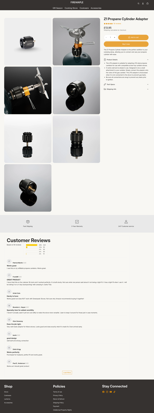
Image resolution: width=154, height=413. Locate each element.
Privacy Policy (58, 395)
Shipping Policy (58, 403)
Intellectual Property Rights (62, 410)
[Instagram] (107, 392)
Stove (6, 392)
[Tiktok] (114, 392)
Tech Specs (111, 84)
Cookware (7, 395)
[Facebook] (103, 392)
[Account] (143, 3)
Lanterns (7, 399)
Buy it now (126, 44)
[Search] (138, 3)
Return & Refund (58, 399)
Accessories (8, 403)
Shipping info (111, 89)
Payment (56, 406)
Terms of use (57, 392)
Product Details (112, 60)
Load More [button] (67, 372)
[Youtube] (110, 392)
